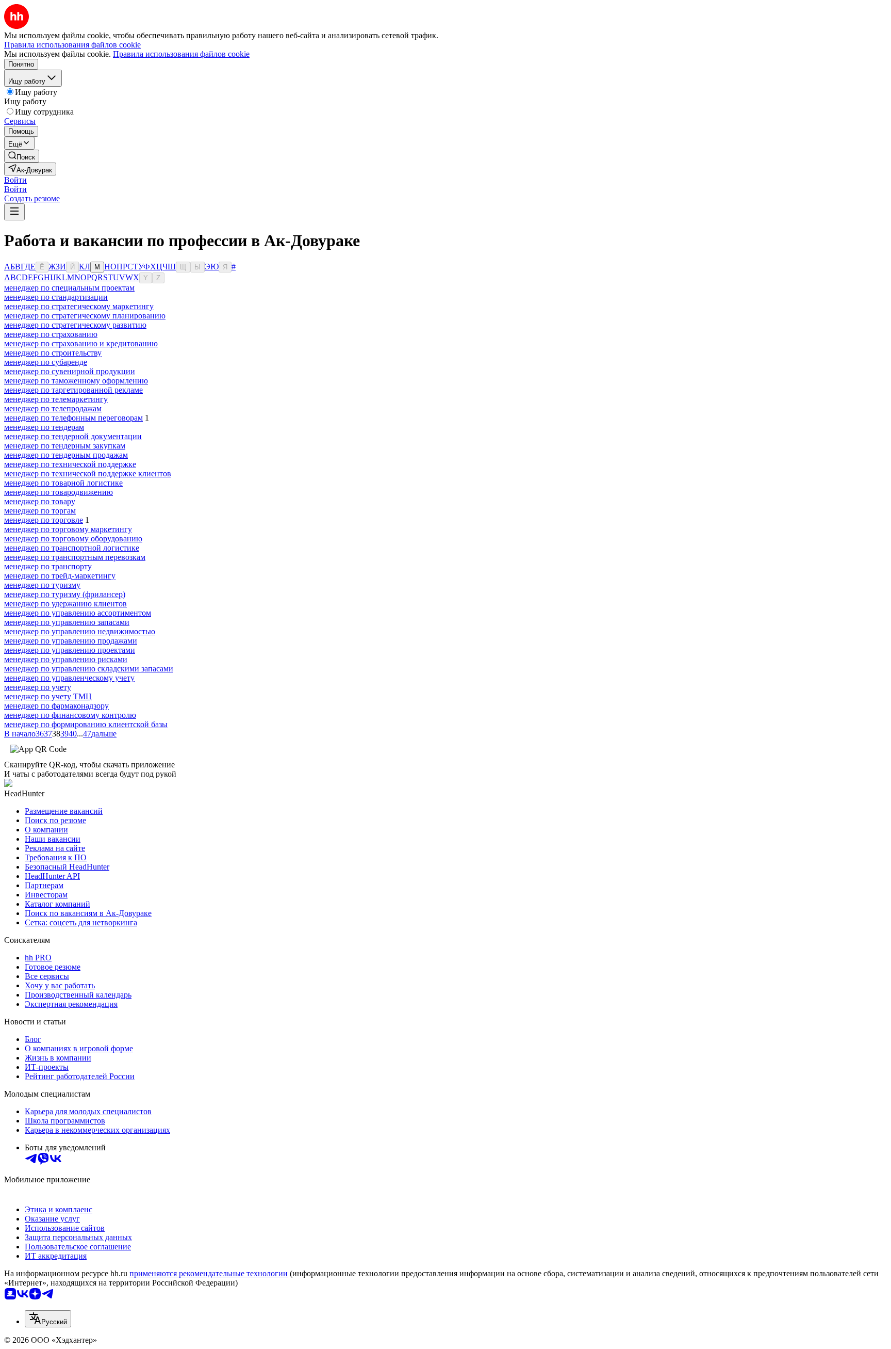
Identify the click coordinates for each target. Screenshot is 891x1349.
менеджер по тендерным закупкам (64, 445)
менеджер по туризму (42, 585)
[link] (21, 156)
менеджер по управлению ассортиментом (77, 612)
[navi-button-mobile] (14, 211)
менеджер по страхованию (50, 334)
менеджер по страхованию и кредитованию (81, 343)
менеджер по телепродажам (53, 408)
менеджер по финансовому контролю (70, 715)
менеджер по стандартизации (56, 297)
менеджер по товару (39, 501)
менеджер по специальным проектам (69, 287)
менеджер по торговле (43, 520)
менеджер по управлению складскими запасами (88, 668)
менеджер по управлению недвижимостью (79, 631)
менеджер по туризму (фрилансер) (64, 594)
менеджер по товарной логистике (63, 482)
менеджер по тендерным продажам (66, 455)
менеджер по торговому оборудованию (73, 538)
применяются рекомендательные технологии (208, 1273)
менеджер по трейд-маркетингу (60, 575)
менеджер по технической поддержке (70, 464)
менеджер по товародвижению (58, 492)
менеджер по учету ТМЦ (48, 696)
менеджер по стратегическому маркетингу (79, 306)
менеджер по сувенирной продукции (69, 371)
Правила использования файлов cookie (181, 54)
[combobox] (48, 1318)
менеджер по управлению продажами (70, 640)
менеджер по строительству (53, 352)
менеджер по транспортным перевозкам (74, 557)
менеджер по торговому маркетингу (68, 529)
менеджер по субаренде (45, 362)
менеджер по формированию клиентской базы (86, 724)
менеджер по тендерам (44, 427)
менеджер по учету (37, 687)
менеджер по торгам (40, 510)
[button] (15, 179)
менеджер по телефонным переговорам (73, 417)
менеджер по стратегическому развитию (75, 324)
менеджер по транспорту (48, 566)
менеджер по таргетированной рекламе (73, 390)
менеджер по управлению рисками (65, 659)
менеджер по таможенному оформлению (76, 380)
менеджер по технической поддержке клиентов (87, 473)
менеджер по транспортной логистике (71, 547)
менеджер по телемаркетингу (56, 399)
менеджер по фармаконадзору (56, 705)
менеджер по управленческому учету (69, 677)
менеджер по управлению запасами (66, 622)
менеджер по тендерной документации (73, 436)
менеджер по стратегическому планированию (85, 315)
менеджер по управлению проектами (69, 650)
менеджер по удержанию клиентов (65, 603)
